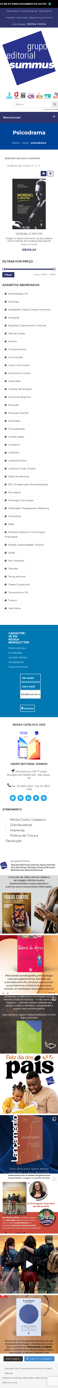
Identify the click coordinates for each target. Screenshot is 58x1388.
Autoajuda (13, 317)
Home (15, 142)
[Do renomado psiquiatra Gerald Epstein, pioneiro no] (29, 1324)
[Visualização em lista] (50, 173)
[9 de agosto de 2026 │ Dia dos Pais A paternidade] (29, 1084)
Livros (25, 142)
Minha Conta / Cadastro (28, 820)
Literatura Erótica (17, 460)
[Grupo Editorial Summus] (29, 58)
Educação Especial (18, 413)
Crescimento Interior (19, 373)
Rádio (11, 524)
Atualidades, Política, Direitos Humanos (29, 309)
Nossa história (13, 11)
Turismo (12, 600)
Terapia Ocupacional (19, 584)
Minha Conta (37, 24)
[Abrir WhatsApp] (50, 1380)
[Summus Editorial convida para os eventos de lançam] (29, 1204)
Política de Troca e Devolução (21, 838)
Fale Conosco (22, 17)
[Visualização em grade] (44, 173)
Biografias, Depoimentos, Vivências (27, 325)
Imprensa (10, 17)
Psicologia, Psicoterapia (20, 500)
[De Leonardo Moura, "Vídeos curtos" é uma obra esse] (29, 904)
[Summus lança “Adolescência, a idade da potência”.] (29, 1264)
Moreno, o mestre (29, 233)
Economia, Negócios (19, 397)
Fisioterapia (14, 421)
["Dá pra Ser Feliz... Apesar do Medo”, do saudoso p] (29, 1024)
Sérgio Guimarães (29, 244)
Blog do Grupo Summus (41, 17)
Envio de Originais (29, 11)
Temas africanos (17, 576)
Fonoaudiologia (16, 428)
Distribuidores (45, 11)
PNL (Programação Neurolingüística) (28, 484)
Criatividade (14, 381)
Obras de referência (18, 476)
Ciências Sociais (16, 333)
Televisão (13, 568)
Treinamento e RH (18, 592)
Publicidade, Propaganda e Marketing (28, 508)
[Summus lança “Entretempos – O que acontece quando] (29, 1144)
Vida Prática (14, 608)
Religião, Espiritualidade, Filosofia (25, 544)
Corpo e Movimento (19, 365)
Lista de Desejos (19, 24)
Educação (13, 405)
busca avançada (51, 109)
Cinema (12, 341)
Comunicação (15, 357)
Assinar (29, 708)
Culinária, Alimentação (20, 389)
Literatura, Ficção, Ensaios (22, 468)
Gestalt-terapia (16, 436)
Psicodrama (14, 492)
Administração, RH (18, 293)
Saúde (11, 552)
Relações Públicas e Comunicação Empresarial (25, 534)
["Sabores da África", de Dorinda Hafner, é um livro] (29, 964)
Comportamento (17, 349)
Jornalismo (14, 444)
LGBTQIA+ (14, 452)
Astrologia (13, 301)
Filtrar (8, 274)
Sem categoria (16, 560)
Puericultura (14, 516)
